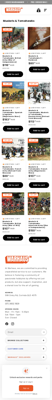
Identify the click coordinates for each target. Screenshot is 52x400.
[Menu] (45, 10)
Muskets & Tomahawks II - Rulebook (36, 58)
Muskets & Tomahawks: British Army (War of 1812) (12, 223)
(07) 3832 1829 (12, 303)
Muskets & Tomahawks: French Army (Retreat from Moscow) (12, 170)
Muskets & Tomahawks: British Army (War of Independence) (12, 59)
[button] (38, 10)
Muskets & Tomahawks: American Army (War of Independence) (38, 224)
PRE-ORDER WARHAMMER (39, 2)
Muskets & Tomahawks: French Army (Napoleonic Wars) (38, 170)
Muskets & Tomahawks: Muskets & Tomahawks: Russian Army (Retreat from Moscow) (39, 114)
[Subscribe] (43, 332)
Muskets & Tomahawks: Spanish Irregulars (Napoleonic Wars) (12, 113)
